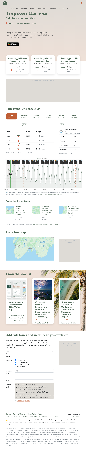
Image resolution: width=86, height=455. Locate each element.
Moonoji (37, 416)
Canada (33, 23)
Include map (20, 360)
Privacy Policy (31, 414)
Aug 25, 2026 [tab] (11, 116)
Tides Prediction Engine (50, 416)
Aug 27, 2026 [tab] (36, 116)
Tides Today (5, 3)
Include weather (22, 362)
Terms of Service (19, 414)
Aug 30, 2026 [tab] (74, 116)
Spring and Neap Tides (37, 8)
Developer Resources (13, 416)
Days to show (8, 354)
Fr (67, 8)
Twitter (7, 13)
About (40, 414)
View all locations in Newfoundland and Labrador (46, 224)
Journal (24, 8)
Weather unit (9, 372)
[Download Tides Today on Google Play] (13, 44)
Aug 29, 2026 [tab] (61, 116)
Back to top (81, 450)
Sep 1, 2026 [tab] (62, 124)
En (63, 8)
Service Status (28, 416)
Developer (53, 8)
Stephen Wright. (75, 416)
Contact (8, 414)
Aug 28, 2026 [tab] (49, 116)
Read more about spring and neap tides (51, 194)
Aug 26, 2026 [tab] (24, 116)
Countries (14, 8)
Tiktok (19, 13)
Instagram (11, 13)
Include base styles (23, 365)
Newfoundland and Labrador (19, 23)
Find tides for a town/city (80, 3)
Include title (20, 367)
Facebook (15, 13)
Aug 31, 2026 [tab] (24, 124)
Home (6, 8)
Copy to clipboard (23, 401)
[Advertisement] (43, 90)
